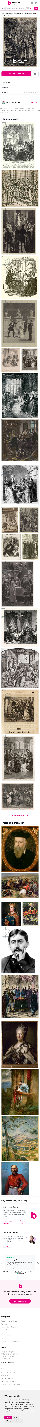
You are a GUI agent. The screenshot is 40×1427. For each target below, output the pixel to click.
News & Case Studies (8, 1327)
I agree (8, 1417)
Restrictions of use (7, 1381)
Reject (15, 1417)
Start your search (20, 1301)
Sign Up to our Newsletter (10, 1342)
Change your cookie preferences (12, 1384)
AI (31, 8)
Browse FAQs (22, 1222)
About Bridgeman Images (9, 1321)
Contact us (34, 102)
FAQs (3, 1339)
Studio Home (5, 1336)
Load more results (20, 815)
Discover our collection (8, 1222)
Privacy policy (5, 1375)
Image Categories (7, 1330)
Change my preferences (14, 1421)
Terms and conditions (8, 1372)
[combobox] (22, 8)
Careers (3, 1333)
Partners (4, 1324)
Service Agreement (7, 1378)
